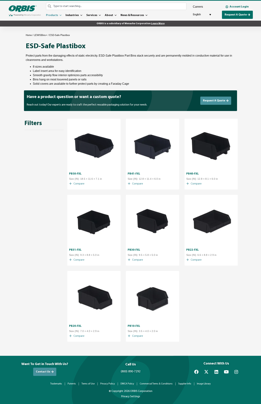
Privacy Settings (130, 396)
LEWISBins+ (40, 35)
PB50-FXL (75, 173)
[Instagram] (236, 372)
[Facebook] (196, 372)
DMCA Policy (127, 383)
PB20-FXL (75, 326)
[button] (76, 184)
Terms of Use (88, 383)
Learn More (158, 23)
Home (29, 35)
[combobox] (116, 6)
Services (91, 15)
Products (52, 15)
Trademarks (56, 383)
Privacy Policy (107, 383)
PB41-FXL (134, 173)
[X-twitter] (206, 372)
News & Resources (132, 15)
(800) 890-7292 (130, 371)
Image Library (204, 383)
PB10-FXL (134, 326)
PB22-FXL (192, 250)
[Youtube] (226, 372)
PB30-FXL (134, 250)
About (109, 15)
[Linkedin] (216, 372)
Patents (72, 383)
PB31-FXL (75, 250)
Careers (198, 6)
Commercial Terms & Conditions (156, 383)
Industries (72, 15)
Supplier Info (184, 383)
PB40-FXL (192, 173)
